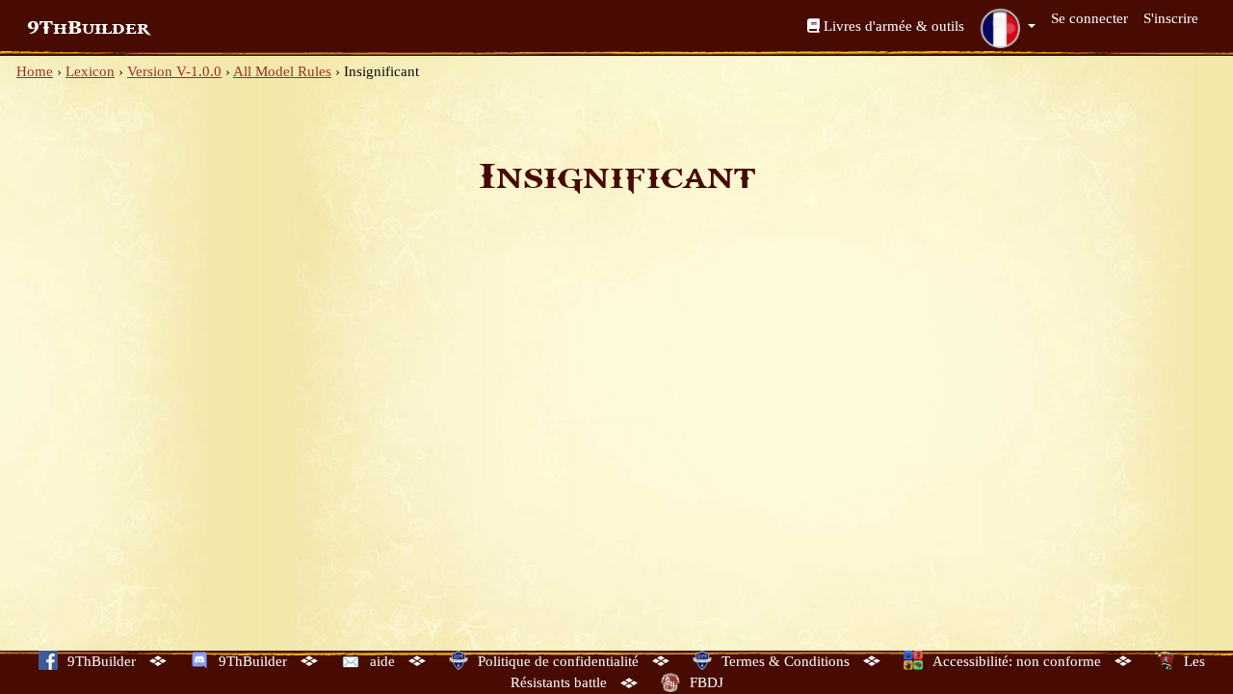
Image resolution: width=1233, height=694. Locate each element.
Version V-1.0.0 (174, 71)
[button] (1007, 28)
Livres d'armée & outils (892, 26)
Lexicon (90, 71)
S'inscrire (1170, 18)
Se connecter (1089, 18)
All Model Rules (282, 71)
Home (34, 71)
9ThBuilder (88, 28)
